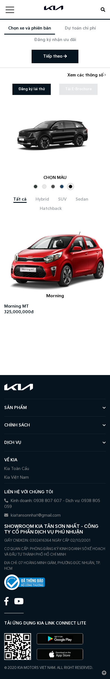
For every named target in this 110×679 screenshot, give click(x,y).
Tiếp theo (53, 56)
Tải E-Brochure (78, 89)
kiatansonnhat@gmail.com (35, 515)
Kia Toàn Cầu (16, 468)
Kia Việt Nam (16, 477)
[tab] (20, 199)
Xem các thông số (85, 75)
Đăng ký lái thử (31, 89)
